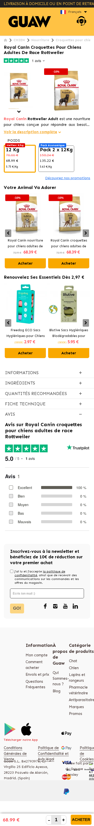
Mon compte (37, 655)
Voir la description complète (30, 132)
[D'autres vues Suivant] (19, 112)
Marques (76, 707)
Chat (73, 661)
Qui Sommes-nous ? (61, 678)
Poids (14, 140)
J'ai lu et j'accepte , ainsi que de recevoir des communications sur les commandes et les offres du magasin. (47, 577)
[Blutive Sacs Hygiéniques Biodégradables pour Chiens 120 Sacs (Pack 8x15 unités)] (68, 304)
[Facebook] (45, 606)
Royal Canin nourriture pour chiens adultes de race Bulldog (25, 243)
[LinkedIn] (75, 606)
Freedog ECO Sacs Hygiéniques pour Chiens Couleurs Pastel (25, 333)
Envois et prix (37, 674)
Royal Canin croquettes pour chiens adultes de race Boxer (68, 243)
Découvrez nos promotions (67, 178)
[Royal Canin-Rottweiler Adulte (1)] (19, 87)
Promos (75, 713)
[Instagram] (55, 606)
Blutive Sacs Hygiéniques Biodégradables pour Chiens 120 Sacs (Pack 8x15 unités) (68, 333)
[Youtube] (65, 606)
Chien (74, 668)
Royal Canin (15, 119)
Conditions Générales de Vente (15, 753)
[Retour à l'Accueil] (5, 40)
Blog (56, 691)
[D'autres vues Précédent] (6, 69)
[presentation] (8, 233)
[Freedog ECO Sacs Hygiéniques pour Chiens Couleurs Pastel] (25, 304)
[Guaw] (30, 22)
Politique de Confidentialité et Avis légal (53, 753)
